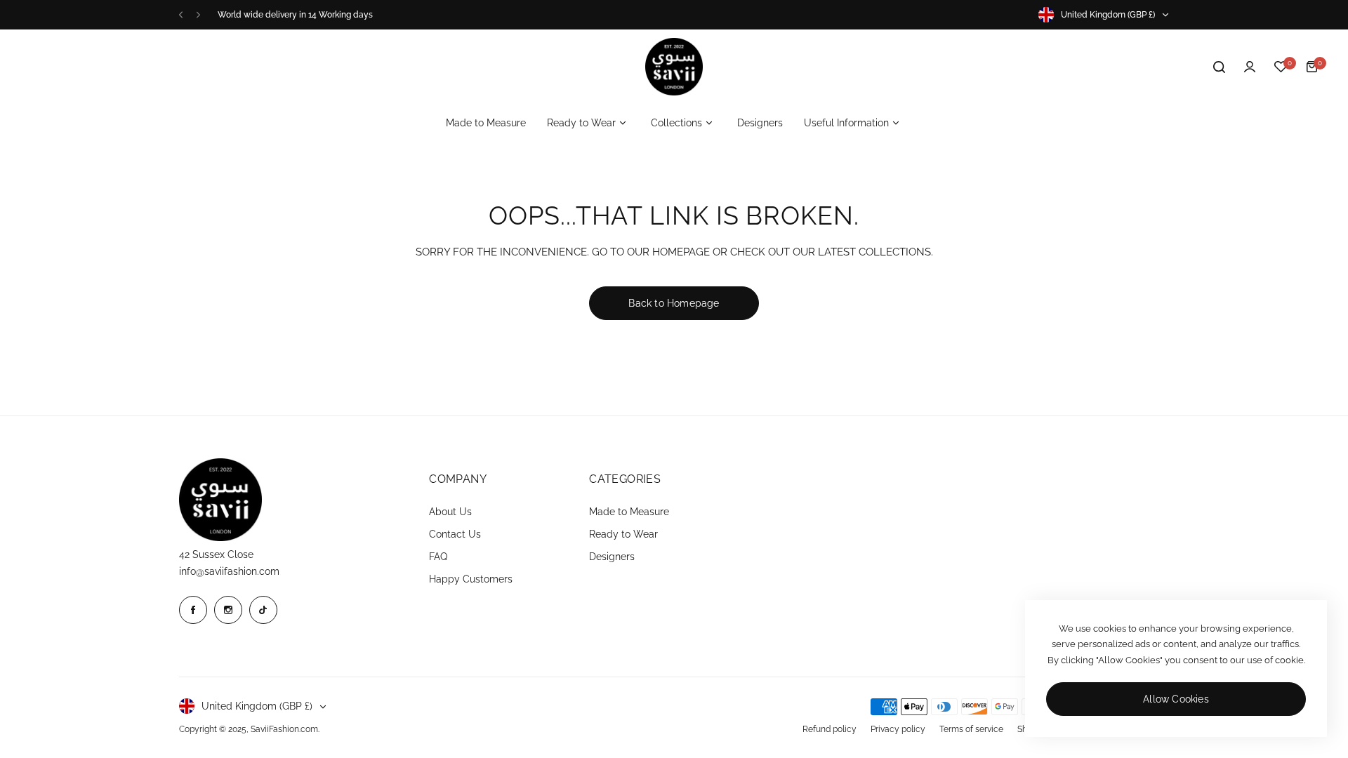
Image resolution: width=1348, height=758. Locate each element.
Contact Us (455, 534)
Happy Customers (471, 579)
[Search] (1218, 66)
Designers (612, 556)
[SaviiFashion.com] (674, 66)
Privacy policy (898, 729)
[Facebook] (193, 610)
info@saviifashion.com (229, 571)
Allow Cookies (1176, 699)
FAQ (438, 556)
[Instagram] (228, 610)
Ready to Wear (623, 534)
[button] (181, 15)
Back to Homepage (673, 303)
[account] (1249, 66)
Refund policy (829, 729)
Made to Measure (629, 511)
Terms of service (971, 729)
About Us (450, 511)
